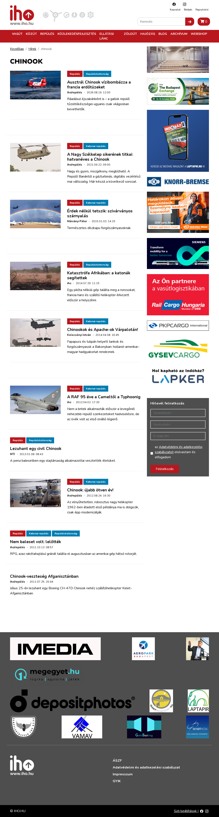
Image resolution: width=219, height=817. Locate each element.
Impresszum (123, 774)
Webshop (199, 34)
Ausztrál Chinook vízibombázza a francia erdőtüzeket (99, 84)
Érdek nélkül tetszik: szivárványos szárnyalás (100, 213)
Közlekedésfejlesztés (77, 34)
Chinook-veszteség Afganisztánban (44, 576)
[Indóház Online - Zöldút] (82, 14)
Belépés (188, 9)
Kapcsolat (175, 9)
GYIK (117, 781)
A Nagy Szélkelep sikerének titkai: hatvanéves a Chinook (100, 157)
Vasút (17, 34)
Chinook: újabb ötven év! (90, 490)
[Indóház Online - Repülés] (56, 14)
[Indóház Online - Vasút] (46, 14)
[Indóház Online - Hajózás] (90, 14)
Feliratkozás (165, 469)
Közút (31, 34)
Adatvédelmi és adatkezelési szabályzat (146, 767)
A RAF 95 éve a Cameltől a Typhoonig (104, 397)
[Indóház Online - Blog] (74, 14)
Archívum (178, 34)
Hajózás (147, 34)
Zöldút (130, 34)
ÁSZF (117, 760)
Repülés (47, 34)
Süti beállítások (186, 811)
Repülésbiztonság (97, 74)
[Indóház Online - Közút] (66, 14)
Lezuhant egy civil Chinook (35, 448)
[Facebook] (173, 4)
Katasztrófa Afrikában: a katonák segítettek (98, 275)
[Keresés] (189, 22)
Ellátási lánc (106, 36)
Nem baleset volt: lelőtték (35, 542)
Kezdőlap (17, 49)
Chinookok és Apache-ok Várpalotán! (102, 329)
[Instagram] (183, 4)
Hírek (32, 49)
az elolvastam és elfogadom (178, 452)
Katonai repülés (96, 146)
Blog (162, 34)
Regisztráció (201, 9)
